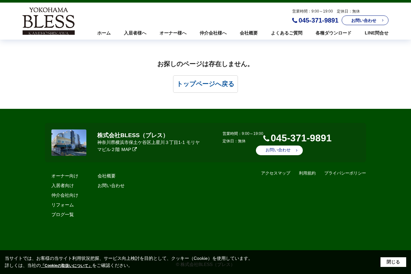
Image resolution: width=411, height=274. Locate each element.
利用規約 (307, 173)
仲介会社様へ (213, 32)
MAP (126, 149)
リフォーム (62, 204)
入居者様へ (135, 32)
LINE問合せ (377, 32)
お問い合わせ (363, 20)
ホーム (104, 32)
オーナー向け (64, 175)
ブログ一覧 (62, 214)
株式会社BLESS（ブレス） (133, 135)
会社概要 (249, 32)
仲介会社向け (64, 195)
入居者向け (62, 185)
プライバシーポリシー (345, 173)
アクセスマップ (275, 173)
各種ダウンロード (334, 32)
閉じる (393, 261)
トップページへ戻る (205, 83)
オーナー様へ (173, 32)
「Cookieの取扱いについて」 (66, 265)
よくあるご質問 (286, 32)
